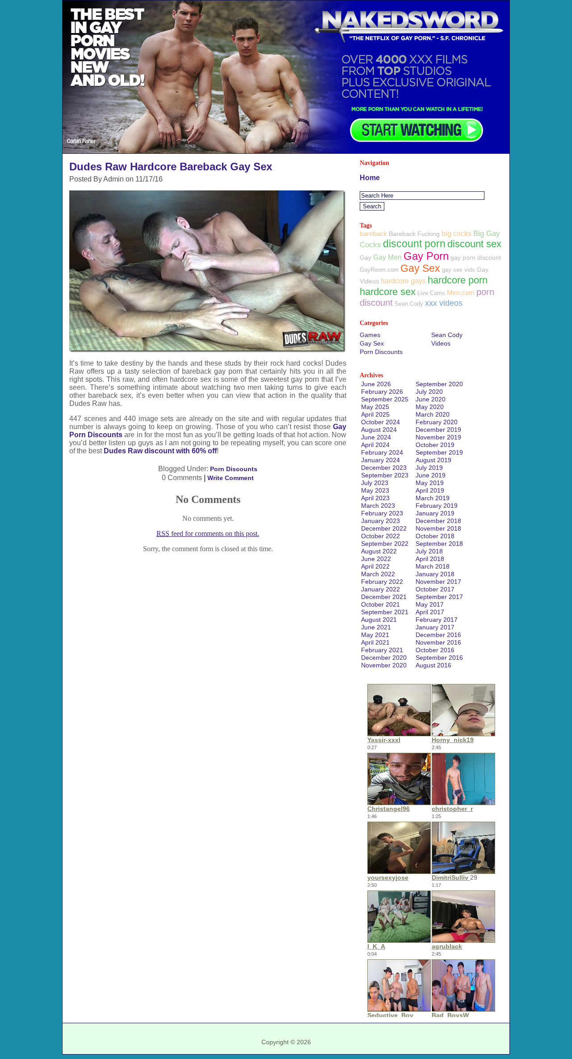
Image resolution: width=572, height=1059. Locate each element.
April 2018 (430, 558)
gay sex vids (458, 269)
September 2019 (439, 452)
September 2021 (384, 612)
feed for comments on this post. (207, 533)
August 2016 (433, 665)
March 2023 (378, 505)
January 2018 (435, 574)
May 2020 (430, 406)
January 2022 (380, 589)
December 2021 (384, 596)
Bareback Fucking (414, 233)
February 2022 (382, 581)
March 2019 (433, 498)
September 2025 (384, 399)
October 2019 (435, 444)
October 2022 (380, 536)
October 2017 (435, 589)
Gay (365, 257)
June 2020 (431, 399)
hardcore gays (403, 281)
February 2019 (437, 505)
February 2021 (382, 650)
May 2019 (430, 482)
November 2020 (384, 665)
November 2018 (438, 528)
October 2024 (380, 422)
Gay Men (387, 257)
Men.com (461, 292)
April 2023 (375, 498)
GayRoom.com (379, 269)
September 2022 (384, 543)
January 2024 (380, 460)
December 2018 (438, 520)
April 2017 (430, 612)
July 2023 (374, 482)
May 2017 (430, 604)
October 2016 (435, 650)
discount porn (414, 243)
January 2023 (380, 520)
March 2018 (433, 566)
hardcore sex (388, 291)
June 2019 (431, 475)
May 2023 (375, 490)
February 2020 (437, 422)
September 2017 (439, 596)
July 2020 (429, 391)
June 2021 (376, 627)
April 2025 (375, 414)
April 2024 (375, 444)
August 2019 (433, 460)
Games (370, 334)
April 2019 (430, 490)
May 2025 (375, 406)
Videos (440, 343)
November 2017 (438, 581)
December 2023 (384, 467)
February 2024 (382, 452)
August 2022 (379, 551)
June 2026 (376, 384)
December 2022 (384, 528)
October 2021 (380, 604)
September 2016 (439, 657)
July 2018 (429, 551)
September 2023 (384, 475)
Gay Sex (420, 268)
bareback (373, 233)
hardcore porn (458, 280)
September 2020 (439, 384)
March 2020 (433, 414)
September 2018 (439, 543)
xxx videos (444, 303)
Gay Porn (426, 256)
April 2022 (375, 566)
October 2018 (435, 536)
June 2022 (376, 558)
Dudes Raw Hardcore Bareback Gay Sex (170, 166)
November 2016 (438, 642)
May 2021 (375, 634)
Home (370, 177)
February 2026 (382, 391)
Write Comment (230, 477)
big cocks (456, 233)
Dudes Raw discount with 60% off (160, 451)
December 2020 (384, 657)
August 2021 (379, 619)
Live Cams (431, 293)
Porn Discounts (233, 469)
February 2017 (437, 619)
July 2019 (429, 467)
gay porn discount (475, 257)
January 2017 (435, 627)
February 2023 (382, 513)
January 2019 (435, 513)
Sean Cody (409, 303)
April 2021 (375, 642)
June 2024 (376, 437)
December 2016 (438, 634)
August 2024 (379, 429)
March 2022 (378, 574)
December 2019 (438, 429)
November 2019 (438, 437)
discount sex (474, 243)
